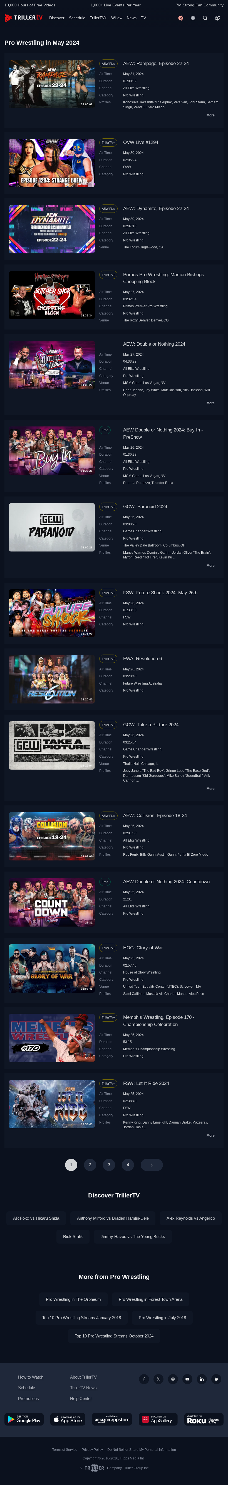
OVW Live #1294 (140, 142)
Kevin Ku (165, 557)
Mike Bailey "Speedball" (185, 775)
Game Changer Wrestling (142, 531)
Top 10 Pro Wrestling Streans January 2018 (81, 1317)
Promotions (28, 1398)
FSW (126, 617)
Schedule (77, 18)
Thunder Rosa (162, 483)
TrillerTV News (83, 1387)
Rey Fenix (130, 854)
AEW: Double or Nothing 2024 (154, 344)
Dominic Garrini (158, 552)
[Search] (205, 18)
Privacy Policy (92, 1450)
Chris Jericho (133, 390)
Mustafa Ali (154, 993)
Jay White (152, 390)
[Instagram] (173, 1379)
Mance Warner (134, 552)
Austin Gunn (166, 854)
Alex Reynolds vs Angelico (191, 1218)
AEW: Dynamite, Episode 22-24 (156, 208)
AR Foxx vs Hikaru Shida (36, 1218)
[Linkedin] (202, 1379)
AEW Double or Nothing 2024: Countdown (166, 881)
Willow (116, 18)
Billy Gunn (148, 854)
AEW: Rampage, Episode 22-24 (156, 63)
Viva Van (180, 102)
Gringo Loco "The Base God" (187, 770)
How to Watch (30, 1377)
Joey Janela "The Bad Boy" (143, 770)
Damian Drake (180, 1122)
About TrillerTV (83, 1377)
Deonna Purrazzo (136, 483)
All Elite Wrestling (136, 88)
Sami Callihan (134, 993)
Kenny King (132, 1122)
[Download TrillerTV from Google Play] (24, 1419)
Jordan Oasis (133, 1127)
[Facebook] (144, 1379)
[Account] (217, 18)
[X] (158, 1379)
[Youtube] (187, 1379)
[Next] (152, 1165)
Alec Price (196, 993)
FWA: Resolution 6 (142, 658)
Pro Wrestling (133, 95)
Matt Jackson (171, 390)
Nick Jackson (193, 390)
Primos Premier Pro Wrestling (145, 306)
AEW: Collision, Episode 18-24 (155, 815)
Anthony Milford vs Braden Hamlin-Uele (113, 1218)
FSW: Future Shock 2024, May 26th (160, 592)
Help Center (81, 1398)
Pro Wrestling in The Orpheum (73, 1299)
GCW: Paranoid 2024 (145, 506)
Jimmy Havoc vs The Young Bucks (133, 1236)
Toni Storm (197, 102)
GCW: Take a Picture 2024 (151, 724)
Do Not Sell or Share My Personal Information (141, 1450)
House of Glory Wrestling (142, 972)
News (132, 18)
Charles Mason (175, 993)
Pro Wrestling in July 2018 (162, 1317)
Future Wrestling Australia (142, 683)
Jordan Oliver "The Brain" (191, 552)
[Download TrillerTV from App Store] (67, 1419)
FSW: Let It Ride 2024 (146, 1083)
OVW (127, 167)
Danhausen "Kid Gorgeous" (144, 775)
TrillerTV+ (98, 18)
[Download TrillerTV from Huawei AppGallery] (158, 1419)
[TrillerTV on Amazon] (112, 1419)
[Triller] (216, 1379)
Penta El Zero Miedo (149, 107)
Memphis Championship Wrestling (149, 1049)
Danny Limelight (154, 1122)
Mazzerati (199, 1122)
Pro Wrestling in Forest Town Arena (150, 1299)
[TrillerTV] (23, 18)
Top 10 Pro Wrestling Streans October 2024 (114, 1336)
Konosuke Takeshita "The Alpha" (147, 102)
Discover (57, 18)
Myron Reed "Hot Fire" (140, 557)
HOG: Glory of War (143, 947)
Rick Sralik (73, 1236)
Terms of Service (64, 1450)
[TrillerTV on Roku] (204, 1419)
